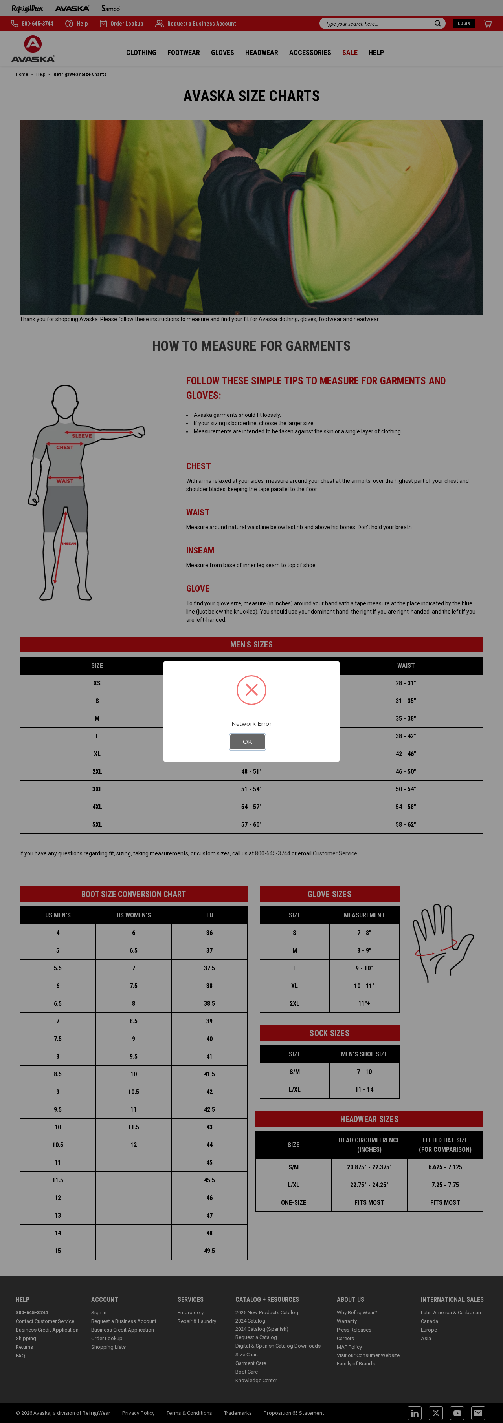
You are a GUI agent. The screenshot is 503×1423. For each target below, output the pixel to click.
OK (247, 741)
